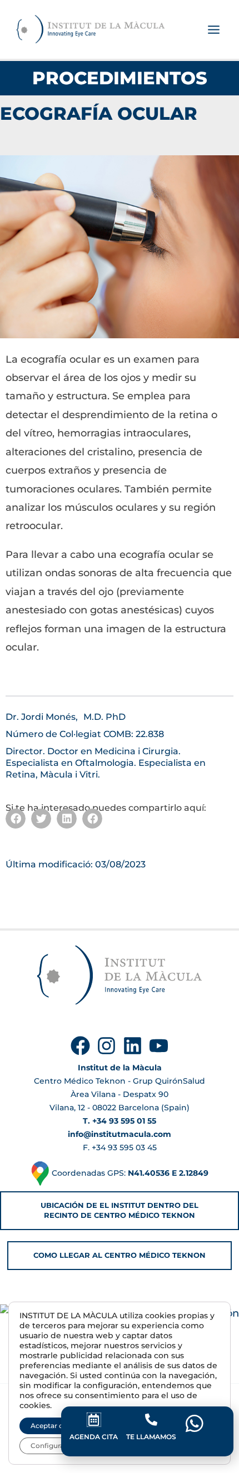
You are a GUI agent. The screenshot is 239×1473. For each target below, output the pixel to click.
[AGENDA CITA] (94, 1420)
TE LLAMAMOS (151, 1437)
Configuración (54, 1445)
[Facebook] (80, 1045)
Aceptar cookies (57, 1425)
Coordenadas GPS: (128, 1173)
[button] (16, 819)
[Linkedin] (132, 1045)
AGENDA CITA (93, 1437)
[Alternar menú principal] (213, 29)
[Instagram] (106, 1045)
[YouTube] (158, 1045)
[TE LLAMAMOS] (151, 1420)
